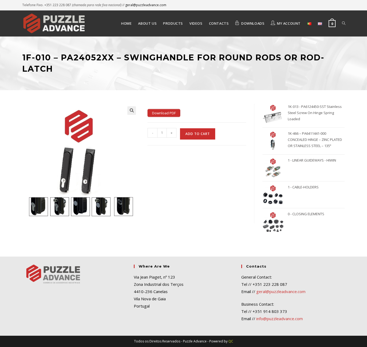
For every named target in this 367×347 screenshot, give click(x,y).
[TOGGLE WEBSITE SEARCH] (344, 23)
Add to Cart (197, 134)
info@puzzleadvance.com (279, 318)
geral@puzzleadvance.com (145, 5)
